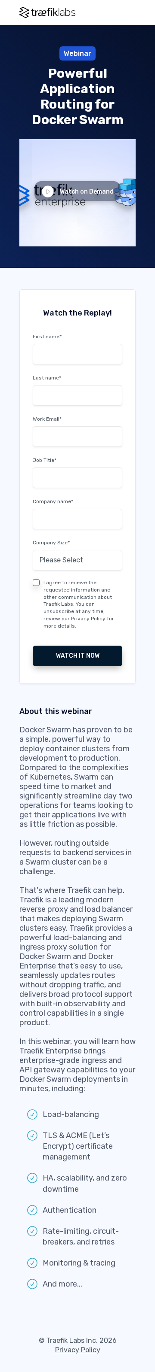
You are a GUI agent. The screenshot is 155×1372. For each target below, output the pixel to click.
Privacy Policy (88, 619)
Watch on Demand (87, 191)
